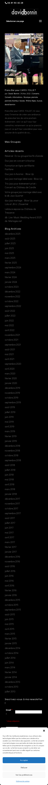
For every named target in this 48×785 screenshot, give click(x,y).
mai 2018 (9, 479)
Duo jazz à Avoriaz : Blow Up (19, 174)
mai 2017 (9, 532)
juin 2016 (9, 575)
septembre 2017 (13, 513)
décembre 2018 (12, 445)
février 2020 (11, 378)
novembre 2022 (12, 296)
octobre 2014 (11, 653)
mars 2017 (10, 542)
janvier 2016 (11, 595)
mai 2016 (9, 580)
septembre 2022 (13, 306)
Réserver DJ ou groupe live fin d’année (24, 155)
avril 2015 (9, 628)
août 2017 (10, 518)
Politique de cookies (22, 781)
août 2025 (10, 238)
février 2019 (11, 436)
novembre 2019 (12, 392)
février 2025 (11, 262)
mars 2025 (10, 257)
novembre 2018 (12, 450)
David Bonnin (13, 93)
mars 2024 (10, 272)
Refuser (24, 767)
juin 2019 (9, 416)
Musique (27, 97)
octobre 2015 (11, 604)
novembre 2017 (12, 503)
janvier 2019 (11, 441)
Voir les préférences (24, 774)
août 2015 (10, 614)
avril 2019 (9, 426)
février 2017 (10, 546)
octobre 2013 (11, 686)
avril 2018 (9, 484)
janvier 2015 (11, 643)
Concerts (35, 93)
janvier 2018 (11, 494)
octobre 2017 (11, 508)
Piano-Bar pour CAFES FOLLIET (20, 90)
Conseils (8, 97)
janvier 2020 (11, 383)
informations (17, 97)
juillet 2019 (10, 412)
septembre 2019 (13, 402)
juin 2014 (9, 662)
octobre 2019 (11, 397)
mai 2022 (9, 325)
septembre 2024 (13, 267)
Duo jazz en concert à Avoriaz (20, 160)
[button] (44, 730)
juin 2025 (9, 248)
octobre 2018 (11, 455)
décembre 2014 (12, 648)
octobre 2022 (11, 301)
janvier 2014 (11, 677)
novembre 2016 (12, 561)
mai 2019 (9, 421)
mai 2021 (9, 354)
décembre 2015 (12, 599)
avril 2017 (9, 537)
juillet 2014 (10, 657)
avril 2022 (9, 330)
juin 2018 (9, 474)
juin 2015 (9, 619)
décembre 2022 (12, 291)
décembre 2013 (12, 681)
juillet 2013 (10, 691)
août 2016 (10, 566)
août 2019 (10, 407)
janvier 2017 (11, 551)
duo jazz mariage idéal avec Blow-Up (23, 178)
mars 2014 (10, 667)
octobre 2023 (12, 286)
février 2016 (11, 590)
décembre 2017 (12, 498)
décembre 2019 (12, 387)
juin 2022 (9, 320)
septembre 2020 (13, 363)
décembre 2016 (12, 556)
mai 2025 (9, 253)
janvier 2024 (11, 281)
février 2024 (11, 277)
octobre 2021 (11, 339)
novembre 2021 (12, 334)
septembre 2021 (13, 344)
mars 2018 (10, 489)
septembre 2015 (13, 609)
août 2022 (10, 310)
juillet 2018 (10, 469)
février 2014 (11, 672)
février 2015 (11, 638)
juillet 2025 (10, 243)
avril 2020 (10, 368)
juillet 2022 (10, 315)
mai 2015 (9, 624)
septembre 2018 (13, 460)
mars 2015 (10, 633)
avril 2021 (9, 359)
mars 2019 (10, 431)
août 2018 (10, 465)
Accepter (24, 760)
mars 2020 (10, 373)
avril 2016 (9, 585)
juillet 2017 (10, 522)
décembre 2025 (12, 233)
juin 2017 (9, 527)
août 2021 (10, 349)
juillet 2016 (10, 571)
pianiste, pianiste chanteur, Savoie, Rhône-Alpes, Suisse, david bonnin (24, 101)
